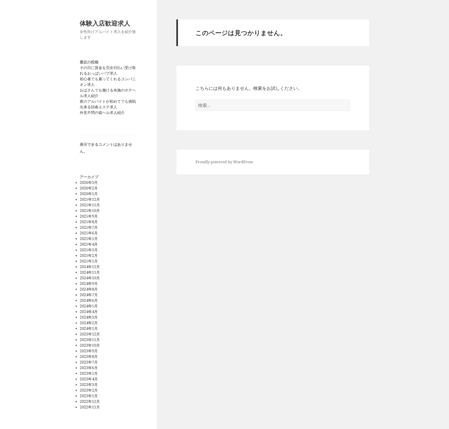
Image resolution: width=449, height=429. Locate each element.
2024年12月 (90, 266)
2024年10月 (90, 277)
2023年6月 (89, 367)
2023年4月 (89, 379)
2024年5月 (89, 306)
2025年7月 (89, 227)
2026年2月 (89, 188)
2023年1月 (89, 395)
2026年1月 (89, 193)
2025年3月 (89, 249)
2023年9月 (89, 350)
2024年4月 (89, 311)
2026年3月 (89, 182)
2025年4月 (89, 244)
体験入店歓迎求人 (105, 23)
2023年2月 (89, 390)
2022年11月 (90, 407)
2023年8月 (89, 356)
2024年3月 (89, 317)
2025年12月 (90, 199)
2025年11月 (90, 204)
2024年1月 (89, 328)
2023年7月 (89, 362)
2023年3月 (89, 384)
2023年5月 (89, 373)
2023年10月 (90, 345)
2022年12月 (90, 401)
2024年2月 (89, 322)
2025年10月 (90, 210)
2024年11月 (90, 272)
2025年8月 (89, 221)
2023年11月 (90, 339)
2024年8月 (89, 289)
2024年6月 (89, 300)
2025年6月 (89, 233)
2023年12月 (90, 334)
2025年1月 (89, 261)
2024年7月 (89, 294)
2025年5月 (89, 238)
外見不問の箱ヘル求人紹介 (102, 112)
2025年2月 (89, 255)
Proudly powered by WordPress (224, 161)
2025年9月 (89, 216)
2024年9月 (89, 283)
